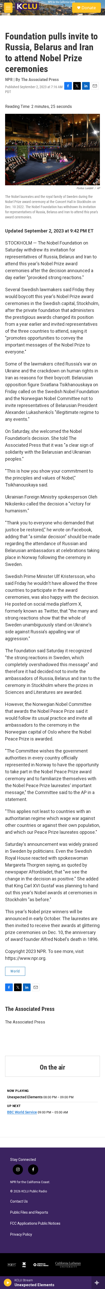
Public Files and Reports (29, 1212)
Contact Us (19, 1201)
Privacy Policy (21, 1234)
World (15, 971)
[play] (8, 1282)
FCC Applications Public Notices (35, 1223)
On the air (52, 1067)
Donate (89, 7)
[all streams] (98, 1282)
